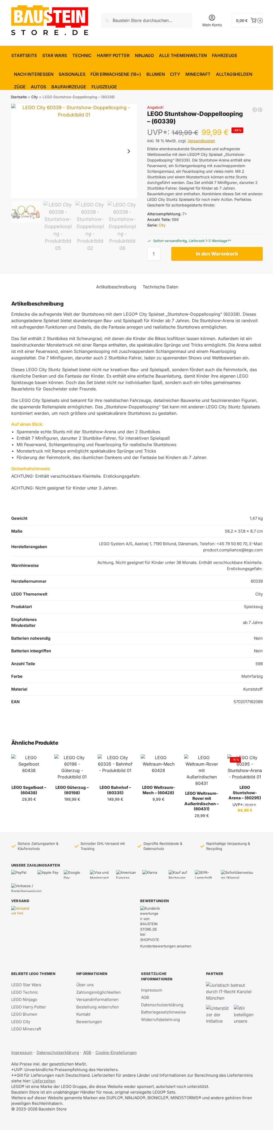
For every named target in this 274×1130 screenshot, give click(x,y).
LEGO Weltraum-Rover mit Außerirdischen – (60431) (201, 801)
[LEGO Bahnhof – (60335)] (115, 767)
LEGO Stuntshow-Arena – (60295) (245, 792)
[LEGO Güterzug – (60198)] (72, 767)
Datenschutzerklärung (162, 1004)
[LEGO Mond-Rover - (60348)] (260, 109)
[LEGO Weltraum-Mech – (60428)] (158, 767)
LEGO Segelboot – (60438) (29, 790)
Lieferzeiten (43, 1080)
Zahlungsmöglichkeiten (98, 992)
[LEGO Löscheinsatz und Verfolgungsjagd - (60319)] (254, 109)
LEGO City (20, 1021)
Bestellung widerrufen (97, 1007)
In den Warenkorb (217, 254)
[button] (247, 20)
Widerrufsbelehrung (160, 1019)
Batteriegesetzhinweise (163, 1012)
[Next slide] (128, 151)
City (34, 97)
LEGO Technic (24, 992)
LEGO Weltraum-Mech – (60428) (158, 790)
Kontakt (83, 1014)
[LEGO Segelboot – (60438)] (29, 767)
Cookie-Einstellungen (116, 1052)
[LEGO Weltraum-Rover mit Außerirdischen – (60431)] (201, 770)
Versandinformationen (97, 999)
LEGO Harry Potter (28, 1007)
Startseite (19, 97)
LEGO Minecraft (26, 1028)
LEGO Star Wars (26, 984)
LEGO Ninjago (24, 999)
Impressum (151, 990)
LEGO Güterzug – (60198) (72, 790)
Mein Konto (212, 24)
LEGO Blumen (24, 1014)
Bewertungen (89, 1021)
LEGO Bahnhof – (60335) (115, 790)
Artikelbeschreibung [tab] (116, 286)
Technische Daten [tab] (160, 286)
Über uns (85, 984)
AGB (145, 997)
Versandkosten (201, 140)
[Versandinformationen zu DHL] (22, 910)
